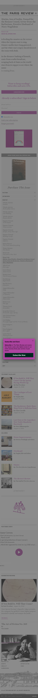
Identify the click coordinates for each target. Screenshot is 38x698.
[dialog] (19, 349)
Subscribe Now (19, 355)
